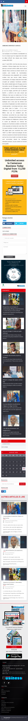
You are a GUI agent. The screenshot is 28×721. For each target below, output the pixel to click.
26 (13, 472)
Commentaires (6, 444)
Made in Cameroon (6, 709)
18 (10, 468)
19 (13, 468)
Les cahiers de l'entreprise (7, 707)
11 (10, 465)
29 (24, 472)
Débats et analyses (6, 710)
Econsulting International (16, 717)
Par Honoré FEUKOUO (9, 552)
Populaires (5, 441)
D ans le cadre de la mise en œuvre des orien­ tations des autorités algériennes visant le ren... (12, 409)
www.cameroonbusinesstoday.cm (17, 673)
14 (20, 465)
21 (20, 468)
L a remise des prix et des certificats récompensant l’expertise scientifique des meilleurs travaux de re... (13, 312)
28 (20, 472)
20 (17, 468)
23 (3, 472)
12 (13, 465)
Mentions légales (5, 691)
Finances (3, 705)
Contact (3, 694)
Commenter (9, 257)
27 (17, 472)
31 (6, 475)
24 (6, 472)
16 (3, 468)
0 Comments (18, 51)
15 (24, 465)
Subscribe (22, 484)
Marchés (3, 704)
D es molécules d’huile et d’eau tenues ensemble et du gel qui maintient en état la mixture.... (13, 336)
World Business (5, 712)
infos (5, 290)
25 (10, 472)
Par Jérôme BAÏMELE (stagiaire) (11, 50)
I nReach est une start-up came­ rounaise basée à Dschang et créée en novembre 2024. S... (12, 385)
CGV (2, 689)
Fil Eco (3, 701)
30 (3, 475)
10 (6, 465)
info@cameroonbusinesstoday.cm (16, 672)
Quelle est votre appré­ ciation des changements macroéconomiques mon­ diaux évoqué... (12, 433)
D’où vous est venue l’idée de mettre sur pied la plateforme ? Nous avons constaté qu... (13, 361)
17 (6, 468)
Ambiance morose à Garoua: (11, 45)
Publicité (3, 692)
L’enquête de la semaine (7, 702)
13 (17, 465)
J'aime (5, 220)
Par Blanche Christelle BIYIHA (11, 520)
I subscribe (14, 176)
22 (24, 468)
